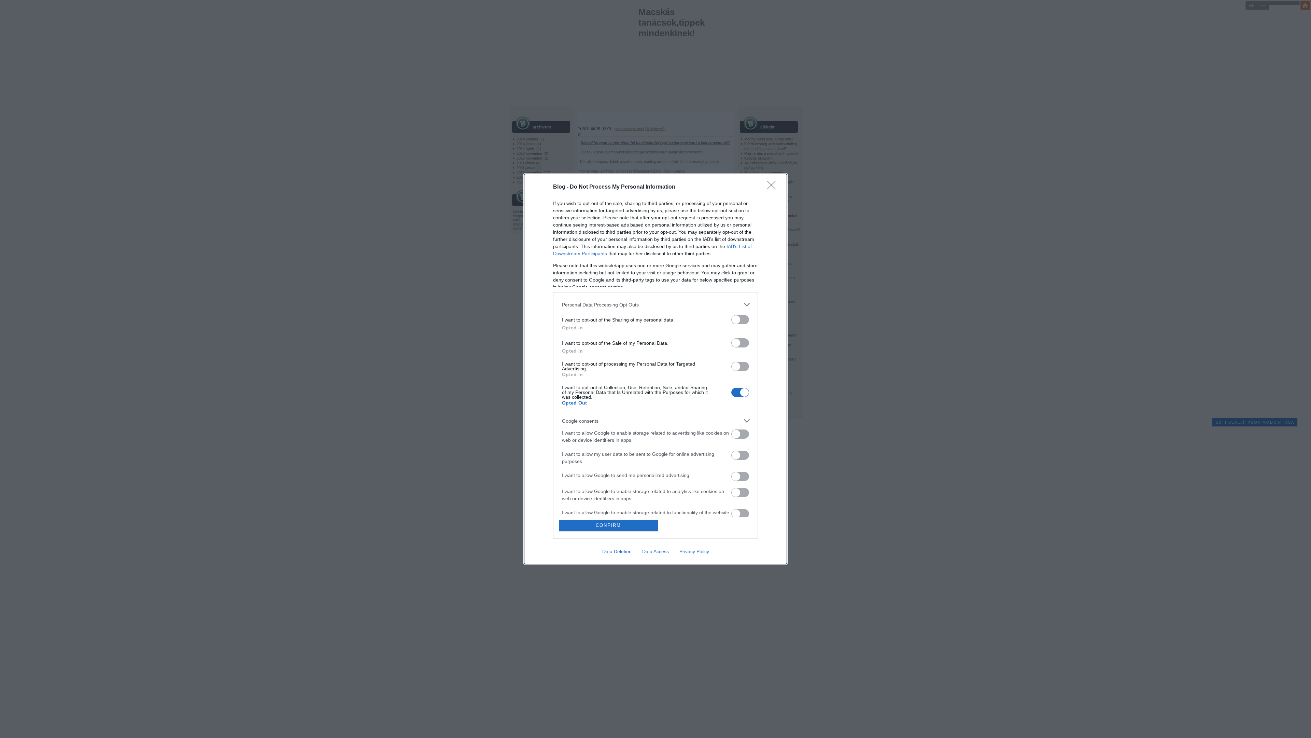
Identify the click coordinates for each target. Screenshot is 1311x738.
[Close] (773, 187)
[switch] (740, 319)
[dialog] (655, 369)
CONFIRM (608, 525)
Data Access (655, 551)
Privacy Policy (694, 551)
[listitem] (655, 304)
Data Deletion (617, 551)
